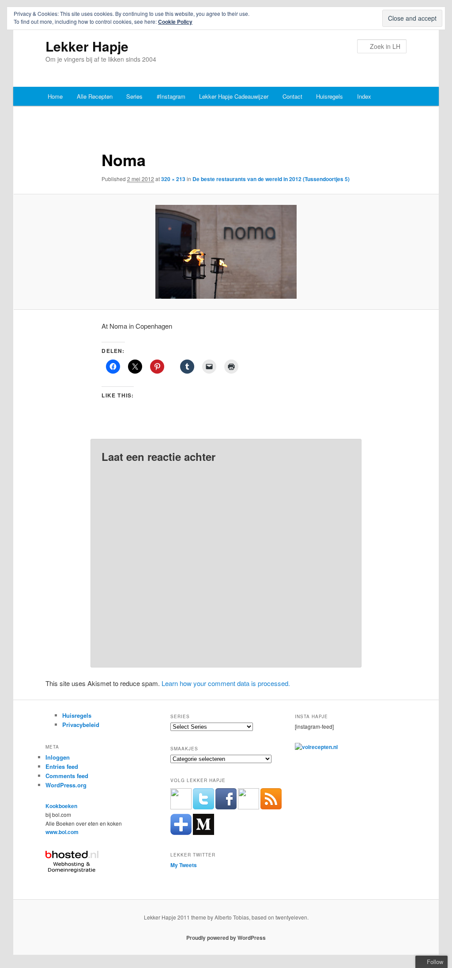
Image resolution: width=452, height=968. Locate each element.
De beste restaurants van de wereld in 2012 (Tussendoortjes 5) (271, 179)
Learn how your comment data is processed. (226, 683)
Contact (292, 96)
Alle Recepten (95, 96)
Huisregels (329, 96)
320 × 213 (173, 179)
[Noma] (226, 252)
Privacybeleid (80, 724)
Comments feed (66, 775)
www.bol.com (62, 832)
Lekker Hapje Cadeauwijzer (233, 96)
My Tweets (183, 865)
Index (364, 96)
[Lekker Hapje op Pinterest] (248, 807)
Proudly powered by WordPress (226, 938)
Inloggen (57, 757)
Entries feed (61, 766)
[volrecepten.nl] (316, 747)
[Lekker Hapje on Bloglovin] (181, 833)
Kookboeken (61, 806)
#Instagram (171, 96)
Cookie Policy (175, 22)
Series (134, 96)
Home (55, 96)
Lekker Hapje (86, 46)
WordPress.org (66, 785)
